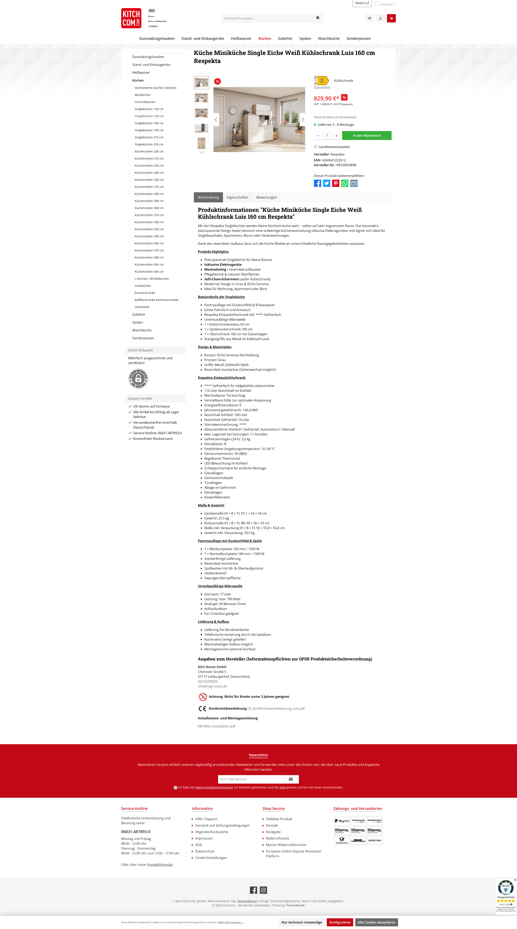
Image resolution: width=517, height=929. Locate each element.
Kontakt (272, 825)
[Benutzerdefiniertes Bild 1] (358, 831)
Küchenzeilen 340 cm (149, 236)
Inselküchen (143, 286)
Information (202, 808)
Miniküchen (143, 95)
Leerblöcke (142, 307)
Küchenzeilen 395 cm (149, 264)
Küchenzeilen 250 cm (149, 180)
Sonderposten (143, 338)
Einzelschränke (145, 293)
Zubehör (138, 314)
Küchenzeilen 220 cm (149, 165)
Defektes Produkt (279, 819)
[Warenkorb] (391, 18)
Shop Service (274, 808)
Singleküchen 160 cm (149, 116)
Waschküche (141, 330)
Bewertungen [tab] (266, 197)
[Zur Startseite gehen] (151, 18)
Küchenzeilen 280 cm (149, 194)
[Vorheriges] (216, 119)
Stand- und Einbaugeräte (151, 64)
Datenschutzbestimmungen (214, 787)
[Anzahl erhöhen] (336, 135)
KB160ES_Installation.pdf (216, 726)
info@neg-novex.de (212, 686)
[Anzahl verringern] (318, 135)
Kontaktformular (160, 864)
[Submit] (291, 779)
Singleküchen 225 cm (149, 144)
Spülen (137, 322)
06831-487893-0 (135, 831)
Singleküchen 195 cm (149, 130)
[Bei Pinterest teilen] (335, 183)
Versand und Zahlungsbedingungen (222, 825)
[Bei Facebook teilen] (317, 183)
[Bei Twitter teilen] (326, 183)
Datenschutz (205, 851)
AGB (282, 787)
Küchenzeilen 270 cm (149, 187)
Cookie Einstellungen (211, 857)
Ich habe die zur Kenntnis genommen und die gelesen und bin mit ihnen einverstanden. (260, 787)
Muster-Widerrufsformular (286, 845)
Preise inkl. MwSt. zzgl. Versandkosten (335, 117)
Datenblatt (322, 87)
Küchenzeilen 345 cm (149, 243)
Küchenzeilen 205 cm (149, 151)
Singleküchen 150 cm (149, 109)
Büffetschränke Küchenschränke (157, 300)
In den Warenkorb (367, 135)
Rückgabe (273, 832)
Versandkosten (247, 901)
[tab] (208, 197)
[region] (250, 119)
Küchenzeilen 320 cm (149, 222)
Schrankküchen (145, 102)
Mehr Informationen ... (230, 922)
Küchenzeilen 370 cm (149, 250)
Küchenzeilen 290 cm (149, 201)
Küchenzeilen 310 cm (149, 215)
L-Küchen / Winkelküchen (152, 279)
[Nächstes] (303, 119)
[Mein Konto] (380, 18)
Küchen (138, 80)
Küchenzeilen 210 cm (149, 158)
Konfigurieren (340, 922)
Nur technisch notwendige (302, 922)
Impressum (204, 838)
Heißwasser (141, 72)
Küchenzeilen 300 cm (149, 208)
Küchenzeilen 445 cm (149, 271)
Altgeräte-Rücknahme (211, 832)
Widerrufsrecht (277, 838)
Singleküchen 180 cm (149, 123)
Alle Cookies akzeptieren (376, 922)
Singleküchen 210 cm (149, 137)
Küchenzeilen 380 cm (149, 257)
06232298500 (208, 681)
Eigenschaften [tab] (237, 197)
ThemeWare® (295, 905)
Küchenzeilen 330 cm (149, 229)
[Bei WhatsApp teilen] (344, 183)
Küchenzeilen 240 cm (149, 172)
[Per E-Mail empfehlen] (353, 183)
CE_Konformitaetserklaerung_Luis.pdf (276, 708)
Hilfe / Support (206, 819)
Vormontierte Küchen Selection (156, 88)
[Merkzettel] (369, 18)
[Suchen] (318, 18)
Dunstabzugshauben (148, 57)
